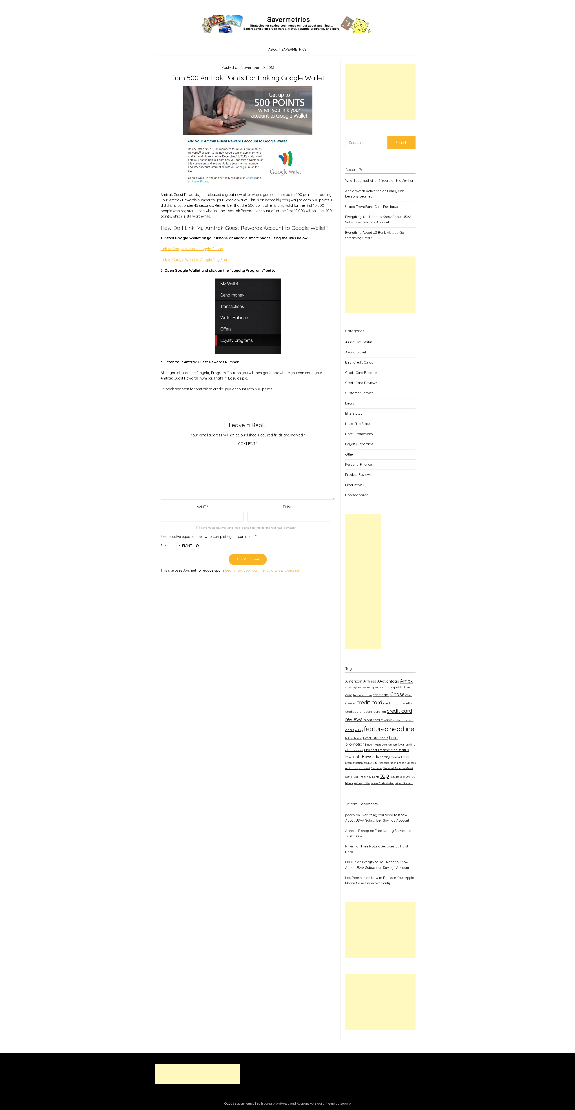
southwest (364, 768)
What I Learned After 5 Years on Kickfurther (379, 180)
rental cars (351, 768)
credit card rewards (378, 720)
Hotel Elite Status (358, 424)
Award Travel (355, 352)
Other (349, 454)
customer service (404, 720)
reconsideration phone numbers (397, 762)
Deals (349, 403)
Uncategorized (356, 495)
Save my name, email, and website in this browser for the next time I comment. (248, 527)
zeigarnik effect (404, 783)
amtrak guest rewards (358, 687)
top (384, 775)
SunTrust (351, 776)
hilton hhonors (353, 738)
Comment (247, 443)
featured (376, 729)
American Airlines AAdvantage (372, 681)
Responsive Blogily (310, 1103)
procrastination (354, 762)
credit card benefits (397, 703)
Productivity (354, 485)
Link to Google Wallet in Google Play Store (195, 259)
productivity (371, 762)
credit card (369, 702)
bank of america (362, 695)
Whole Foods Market (382, 783)
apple (375, 687)
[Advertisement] (380, 92)
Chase (397, 694)
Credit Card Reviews (361, 383)
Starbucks (376, 768)
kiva (401, 744)
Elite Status (353, 413)
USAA (366, 783)
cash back (381, 694)
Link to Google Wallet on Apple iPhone (192, 249)
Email (288, 507)
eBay (359, 730)
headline (401, 729)
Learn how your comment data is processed (262, 570)
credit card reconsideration (365, 711)
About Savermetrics (287, 49)
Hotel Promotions (359, 434)
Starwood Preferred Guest (398, 768)
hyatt (370, 744)
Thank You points (369, 776)
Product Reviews (358, 474)
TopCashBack (397, 776)
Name (202, 507)
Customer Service (359, 393)
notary (385, 757)
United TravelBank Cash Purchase (371, 206)
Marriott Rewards (362, 756)
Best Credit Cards (359, 362)
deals (349, 730)
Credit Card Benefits (361, 373)
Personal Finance (358, 464)
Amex (406, 681)
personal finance (400, 757)
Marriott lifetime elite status (386, 750)
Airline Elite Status (359, 342)
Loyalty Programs (359, 444)
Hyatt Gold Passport (385, 744)
